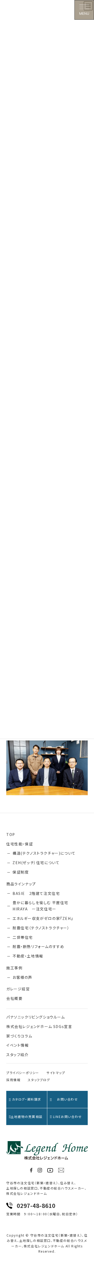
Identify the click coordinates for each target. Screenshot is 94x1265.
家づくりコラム (19, 1036)
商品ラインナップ (21, 883)
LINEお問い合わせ (67, 1116)
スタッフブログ (39, 1079)
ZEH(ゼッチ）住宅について (36, 862)
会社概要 (14, 998)
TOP (10, 834)
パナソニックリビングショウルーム (35, 1017)
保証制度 (21, 872)
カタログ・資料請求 (26, 1099)
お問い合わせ (67, 1099)
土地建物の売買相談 (27, 1116)
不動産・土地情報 (28, 956)
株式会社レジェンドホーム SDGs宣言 (39, 1026)
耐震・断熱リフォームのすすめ (38, 946)
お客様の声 (22, 977)
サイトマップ (55, 1072)
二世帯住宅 (23, 937)
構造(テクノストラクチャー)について (44, 853)
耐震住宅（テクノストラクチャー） (41, 927)
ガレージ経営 (18, 988)
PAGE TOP (87, 1222)
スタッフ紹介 (17, 1054)
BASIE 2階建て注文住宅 (36, 893)
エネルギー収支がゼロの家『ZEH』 (43, 918)
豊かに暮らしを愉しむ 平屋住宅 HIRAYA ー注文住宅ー (40, 905)
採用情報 (13, 1079)
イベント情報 (17, 1045)
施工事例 (14, 967)
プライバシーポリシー (22, 1072)
